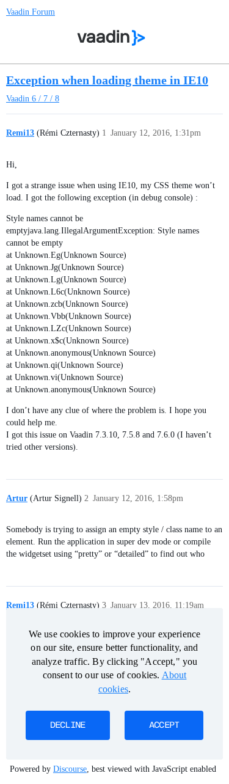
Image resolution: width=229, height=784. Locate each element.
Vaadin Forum (30, 11)
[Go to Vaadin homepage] (110, 37)
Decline (67, 725)
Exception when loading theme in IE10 (107, 80)
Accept (164, 725)
